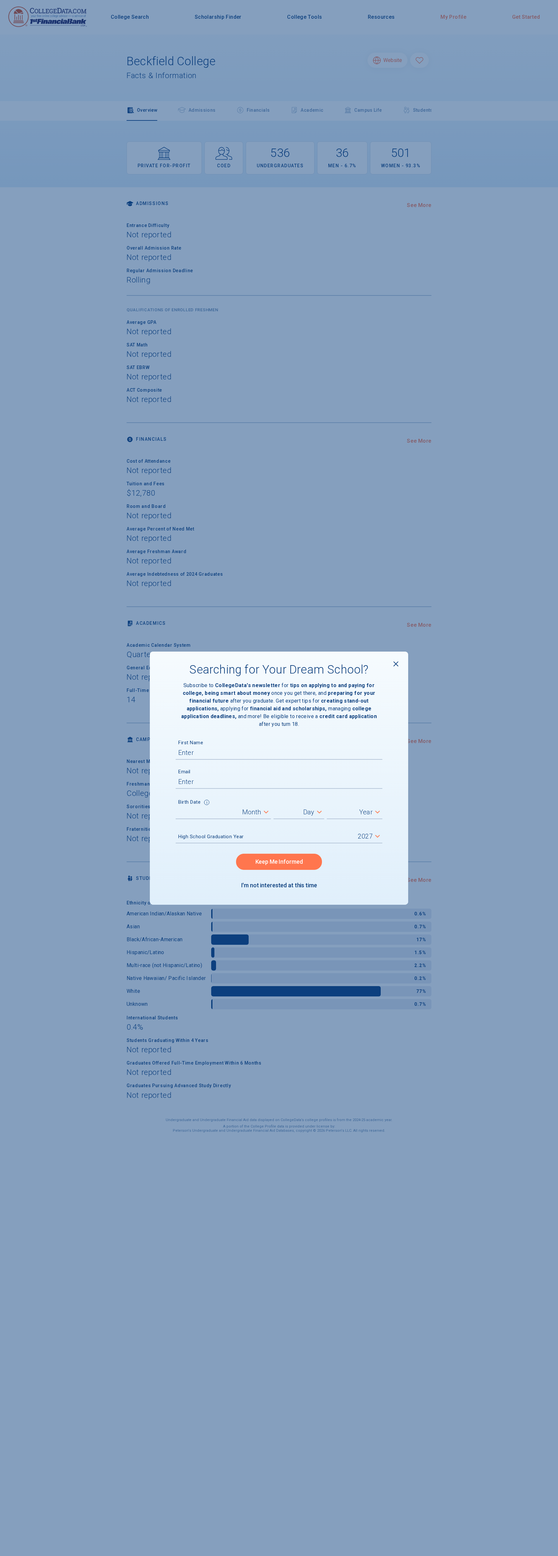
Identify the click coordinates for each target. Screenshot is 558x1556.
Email (184, 772)
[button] (207, 803)
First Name (190, 743)
